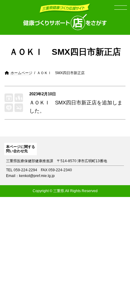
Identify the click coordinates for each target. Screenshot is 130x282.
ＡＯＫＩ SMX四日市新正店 (63, 103)
